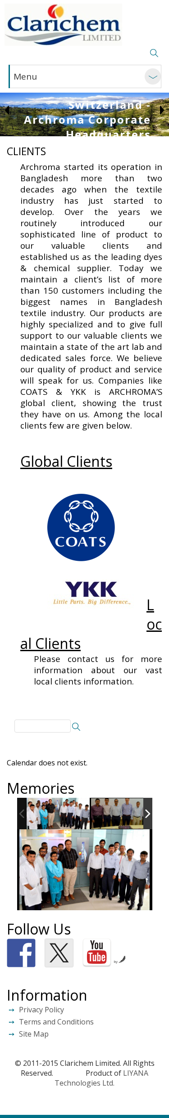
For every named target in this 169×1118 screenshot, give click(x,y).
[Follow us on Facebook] (21, 953)
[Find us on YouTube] (96, 953)
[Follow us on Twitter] (59, 953)
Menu (25, 76)
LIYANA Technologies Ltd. (101, 1078)
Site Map (34, 1034)
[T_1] (58, 813)
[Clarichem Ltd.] (63, 25)
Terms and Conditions (56, 1022)
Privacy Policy (41, 1010)
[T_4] (122, 814)
